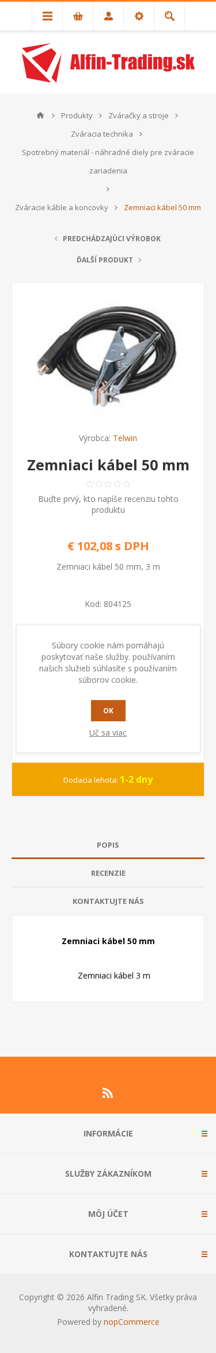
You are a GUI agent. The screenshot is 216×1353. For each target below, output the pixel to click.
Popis (108, 845)
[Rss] (108, 1093)
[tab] (108, 845)
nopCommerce (132, 1321)
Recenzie (108, 873)
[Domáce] (40, 115)
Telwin (125, 437)
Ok (108, 711)
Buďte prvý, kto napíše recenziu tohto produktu (108, 504)
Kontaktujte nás (108, 901)
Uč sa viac (108, 732)
